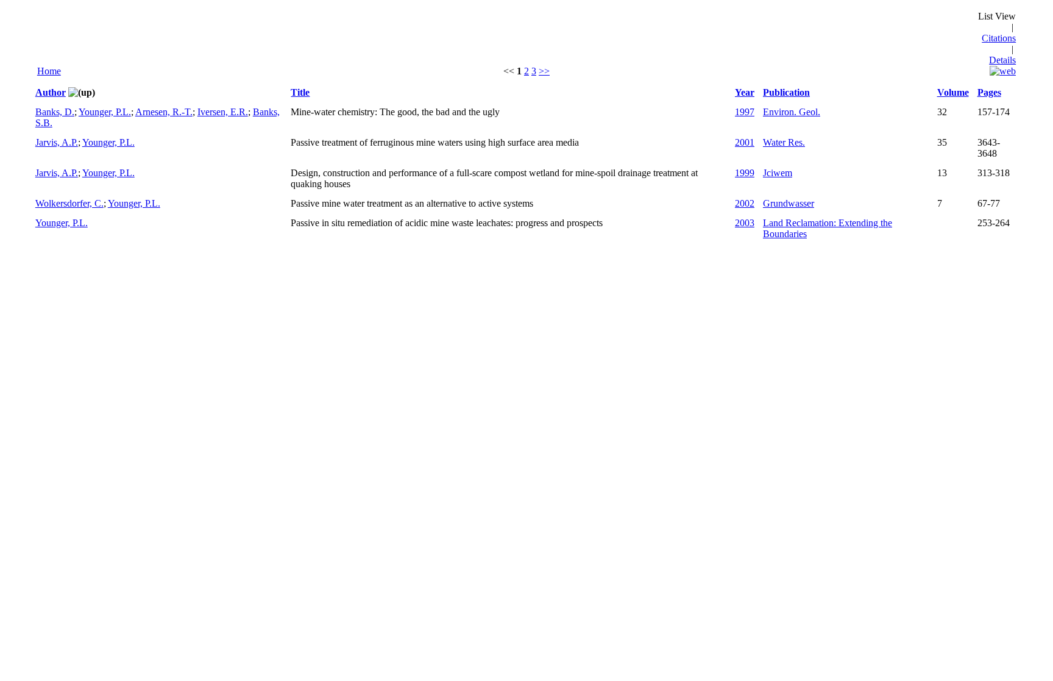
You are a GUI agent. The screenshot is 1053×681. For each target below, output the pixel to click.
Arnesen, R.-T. (164, 112)
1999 (744, 173)
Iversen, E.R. (222, 112)
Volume (953, 92)
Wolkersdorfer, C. (69, 203)
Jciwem (777, 173)
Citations (999, 38)
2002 (744, 203)
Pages (989, 92)
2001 (744, 142)
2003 (744, 223)
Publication (786, 92)
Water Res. (784, 142)
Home (49, 71)
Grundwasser (788, 203)
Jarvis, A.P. (56, 142)
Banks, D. (54, 112)
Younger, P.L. (105, 112)
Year (744, 92)
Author (50, 92)
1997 (744, 112)
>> (544, 71)
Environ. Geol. (791, 112)
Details (1002, 60)
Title (300, 92)
